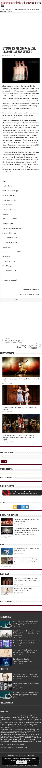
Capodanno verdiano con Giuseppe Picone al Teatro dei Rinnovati (27, 346)
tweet (16, 299)
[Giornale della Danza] (21, 3)
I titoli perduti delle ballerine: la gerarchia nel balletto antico (25, 651)
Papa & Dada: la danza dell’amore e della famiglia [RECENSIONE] (26, 642)
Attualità (8, 9)
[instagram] (27, 507)
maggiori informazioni (23, 760)
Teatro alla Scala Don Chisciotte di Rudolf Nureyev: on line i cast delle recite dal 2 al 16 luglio (19, 437)
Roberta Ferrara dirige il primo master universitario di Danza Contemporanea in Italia (27, 580)
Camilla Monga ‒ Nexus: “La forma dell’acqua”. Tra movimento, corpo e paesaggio (26, 633)
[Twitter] (23, 507)
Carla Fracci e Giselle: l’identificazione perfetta (22, 660)
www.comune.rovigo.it (9, 280)
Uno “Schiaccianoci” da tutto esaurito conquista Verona (14, 340)
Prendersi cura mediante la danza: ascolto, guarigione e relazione (26, 623)
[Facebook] (19, 507)
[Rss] (15, 507)
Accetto (21, 762)
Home (2, 9)
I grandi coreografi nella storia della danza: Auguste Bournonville (26, 675)
